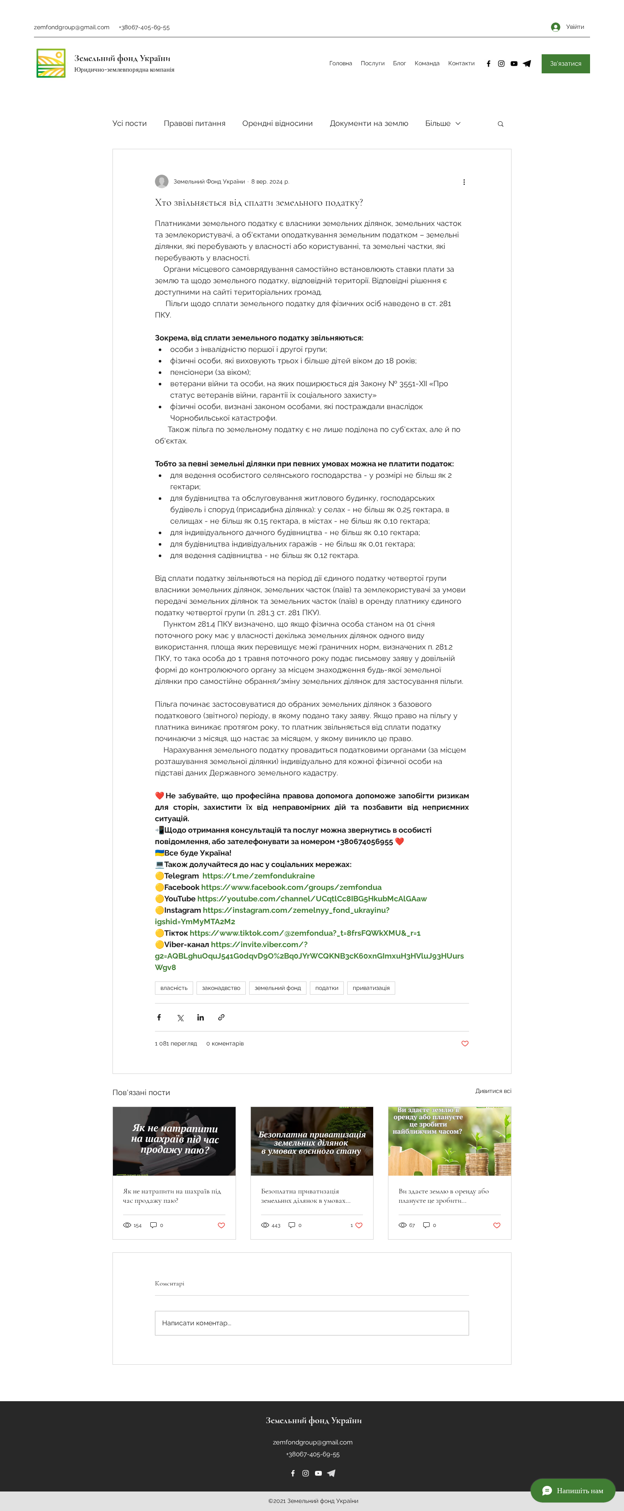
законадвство (221, 987)
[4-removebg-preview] (527, 63)
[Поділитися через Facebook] (159, 1017)
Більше (438, 123)
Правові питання (194, 123)
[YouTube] (514, 63)
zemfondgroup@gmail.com (72, 27)
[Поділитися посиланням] (221, 1017)
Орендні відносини (277, 123)
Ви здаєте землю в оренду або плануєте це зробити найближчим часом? (444, 1195)
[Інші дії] (464, 181)
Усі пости (129, 123)
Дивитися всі (493, 1090)
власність (174, 987)
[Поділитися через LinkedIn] (201, 1017)
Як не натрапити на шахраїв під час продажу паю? (172, 1195)
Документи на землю (369, 123)
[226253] (331, 1473)
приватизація (371, 987)
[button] (501, 123)
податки (326, 987)
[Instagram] (501, 63)
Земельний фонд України (122, 58)
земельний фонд (278, 987)
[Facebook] (488, 63)
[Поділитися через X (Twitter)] (180, 1017)
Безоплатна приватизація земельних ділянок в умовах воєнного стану (303, 1195)
